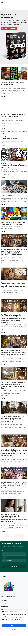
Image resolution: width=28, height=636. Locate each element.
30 (15, 536)
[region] (14, 623)
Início (2, 609)
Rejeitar (14, 633)
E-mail (3, 557)
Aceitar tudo (14, 625)
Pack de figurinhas (5, 603)
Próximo (21, 536)
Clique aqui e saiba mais (9, 28)
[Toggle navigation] (25, 2)
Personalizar (14, 629)
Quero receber (14, 566)
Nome (3, 551)
